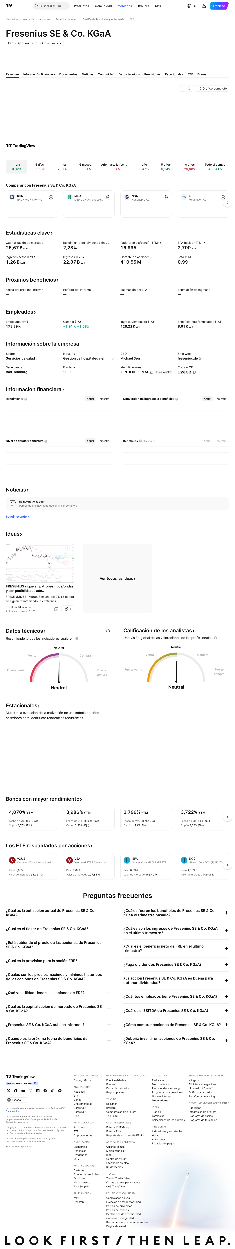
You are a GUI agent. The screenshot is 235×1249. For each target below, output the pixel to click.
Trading (156, 1111)
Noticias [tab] (87, 74)
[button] (91, 6)
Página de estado (116, 1226)
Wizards (157, 1135)
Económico (80, 1146)
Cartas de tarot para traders (123, 1182)
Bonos (77, 1099)
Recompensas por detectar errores (127, 1222)
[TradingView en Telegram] (45, 1090)
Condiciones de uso (118, 1197)
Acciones (79, 1091)
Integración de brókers (202, 1111)
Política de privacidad (119, 1205)
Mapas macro (82, 1182)
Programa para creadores (167, 1092)
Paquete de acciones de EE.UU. (125, 1135)
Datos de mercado (117, 1088)
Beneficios (80, 1150)
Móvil (77, 1197)
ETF (76, 1095)
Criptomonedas (83, 1103)
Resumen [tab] (12, 74)
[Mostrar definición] (45, 242)
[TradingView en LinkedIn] (37, 1090)
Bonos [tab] (202, 74)
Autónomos (158, 1139)
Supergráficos (82, 1080)
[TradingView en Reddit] (59, 1090)
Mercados (125, 6)
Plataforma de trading (202, 1096)
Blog (109, 1154)
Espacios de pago (162, 1143)
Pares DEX (80, 1111)
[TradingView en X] (8, 1090)
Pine (76, 1115)
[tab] (90, 398)
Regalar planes (115, 1092)
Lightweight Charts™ (201, 1088)
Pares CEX (80, 1107)
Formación (158, 1115)
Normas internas (162, 1096)
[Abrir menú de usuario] (204, 6)
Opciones (79, 1178)
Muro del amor (160, 1084)
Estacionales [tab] (174, 74)
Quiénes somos (115, 1146)
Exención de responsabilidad (123, 1201)
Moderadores (160, 1100)
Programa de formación (203, 1119)
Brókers (143, 6)
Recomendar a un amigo (166, 1088)
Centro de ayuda (116, 1158)
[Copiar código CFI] (194, 372)
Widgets (194, 1080)
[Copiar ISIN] (151, 372)
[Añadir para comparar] (51, 197)
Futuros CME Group (118, 1127)
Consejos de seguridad (120, 1218)
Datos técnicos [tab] (129, 74)
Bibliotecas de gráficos (202, 1084)
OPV (76, 1158)
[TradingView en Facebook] (15, 1090)
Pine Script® (81, 1186)
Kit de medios (114, 1166)
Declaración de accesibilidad (123, 1214)
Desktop (79, 1201)
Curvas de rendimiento (87, 1174)
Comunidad (103, 6)
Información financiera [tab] (39, 74)
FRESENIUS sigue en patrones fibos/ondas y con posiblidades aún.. (39, 588)
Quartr (42, 1141)
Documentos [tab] (68, 74)
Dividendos (80, 1154)
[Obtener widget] (190, 88)
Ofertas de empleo (117, 1162)
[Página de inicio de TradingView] (9, 5)
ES (194, 6)
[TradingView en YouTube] (23, 1090)
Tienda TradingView (118, 1178)
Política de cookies (117, 1210)
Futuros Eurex (114, 1131)
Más (158, 6)
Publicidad (195, 1107)
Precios (110, 1084)
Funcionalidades (116, 1080)
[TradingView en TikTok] (52, 1090)
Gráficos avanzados (201, 1092)
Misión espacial (115, 1150)
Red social (158, 1080)
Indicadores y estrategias (167, 1131)
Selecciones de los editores (168, 1119)
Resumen (111, 1103)
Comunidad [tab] (106, 74)
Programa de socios (201, 1115)
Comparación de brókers (121, 1111)
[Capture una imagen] (182, 88)
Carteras (79, 1170)
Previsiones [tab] (152, 74)
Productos (81, 6)
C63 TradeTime (115, 1186)
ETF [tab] (190, 74)
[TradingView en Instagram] (30, 1090)
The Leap (112, 1115)
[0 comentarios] (56, 609)
